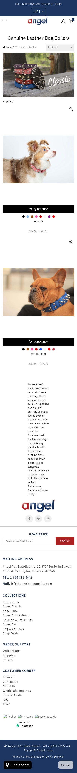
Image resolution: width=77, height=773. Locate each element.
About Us (9, 686)
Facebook (29, 518)
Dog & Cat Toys (13, 628)
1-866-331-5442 (21, 577)
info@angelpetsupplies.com (31, 583)
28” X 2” (10, 101)
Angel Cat (9, 624)
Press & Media (13, 695)
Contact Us (10, 681)
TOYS (6, 704)
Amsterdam (38, 353)
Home (9, 47)
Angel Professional (16, 615)
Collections (11, 602)
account (63, 21)
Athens (38, 221)
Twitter (38, 518)
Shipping (9, 655)
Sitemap (8, 677)
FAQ (5, 699)
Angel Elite (10, 611)
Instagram (48, 518)
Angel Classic (12, 606)
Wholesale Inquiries (17, 690)
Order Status (12, 650)
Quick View (71, 109)
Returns (8, 659)
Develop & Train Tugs (18, 620)
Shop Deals (11, 633)
